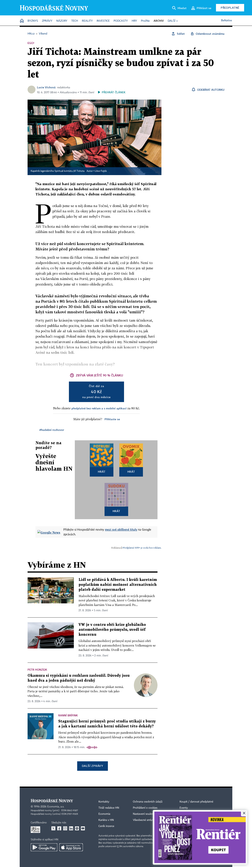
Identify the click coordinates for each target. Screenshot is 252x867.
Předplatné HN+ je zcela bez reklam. (141, 547)
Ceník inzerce (106, 826)
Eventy (184, 807)
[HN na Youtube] (83, 828)
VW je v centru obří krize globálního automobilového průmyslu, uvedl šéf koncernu (112, 629)
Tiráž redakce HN (108, 807)
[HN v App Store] (71, 847)
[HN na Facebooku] (59, 828)
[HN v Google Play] (44, 847)
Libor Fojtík (101, 171)
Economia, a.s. (55, 806)
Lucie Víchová (46, 87)
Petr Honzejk (37, 669)
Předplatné (230, 7)
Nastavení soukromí (145, 814)
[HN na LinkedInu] (71, 828)
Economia (104, 814)
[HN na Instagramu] (65, 828)
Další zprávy (92, 765)
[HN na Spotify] (77, 828)
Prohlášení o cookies (145, 807)
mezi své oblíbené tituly (121, 529)
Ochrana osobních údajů (147, 801)
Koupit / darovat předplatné (196, 801)
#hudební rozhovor (51, 429)
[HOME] (22, 21)
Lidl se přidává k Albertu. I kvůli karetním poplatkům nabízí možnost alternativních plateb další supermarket (118, 584)
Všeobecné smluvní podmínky (151, 820)
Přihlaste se (112, 419)
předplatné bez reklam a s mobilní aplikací (99, 408)
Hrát (102, 471)
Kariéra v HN (106, 820)
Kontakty (103, 801)
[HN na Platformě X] (53, 828)
